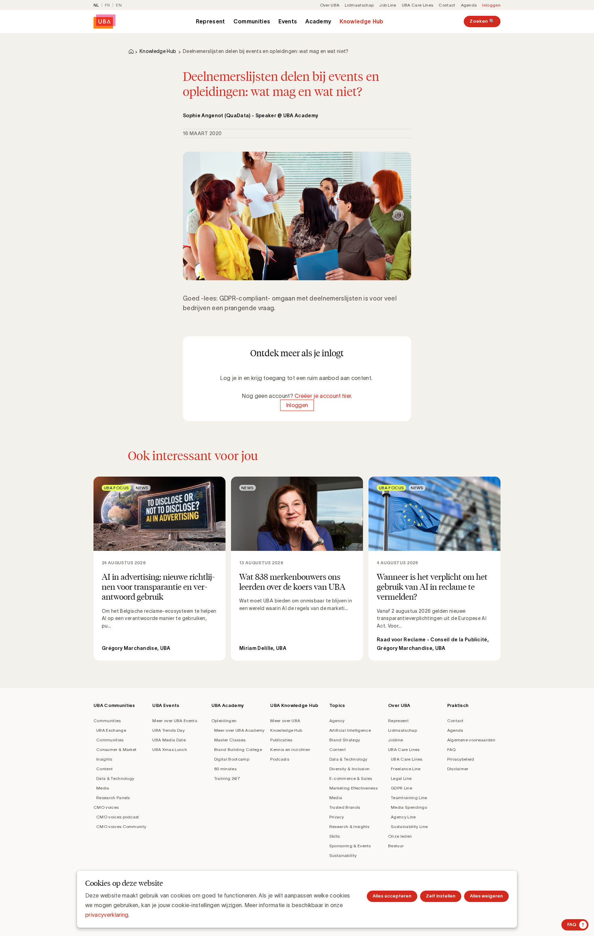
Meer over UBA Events (174, 720)
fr (107, 5)
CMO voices (106, 807)
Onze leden (400, 836)
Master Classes (229, 740)
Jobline (395, 740)
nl (96, 5)
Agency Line (403, 817)
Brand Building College (238, 749)
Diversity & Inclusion (349, 768)
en (119, 5)
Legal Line (401, 778)
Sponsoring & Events (350, 846)
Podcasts (279, 759)
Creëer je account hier (323, 396)
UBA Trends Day (168, 730)
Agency (337, 720)
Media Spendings (409, 807)
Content (104, 768)
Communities (252, 21)
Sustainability (342, 855)
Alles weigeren (486, 896)
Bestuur (396, 846)
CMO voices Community (121, 826)
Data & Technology (115, 778)
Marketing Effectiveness (353, 788)
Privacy (336, 817)
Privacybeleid (460, 759)
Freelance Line (405, 768)
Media (102, 788)
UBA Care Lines (417, 5)
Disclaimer (458, 768)
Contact (447, 5)
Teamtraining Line (409, 797)
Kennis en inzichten (290, 749)
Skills (334, 836)
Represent (210, 21)
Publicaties (281, 740)
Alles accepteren (392, 896)
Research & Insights (349, 826)
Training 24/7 (227, 778)
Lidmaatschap (359, 5)
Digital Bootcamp (231, 759)
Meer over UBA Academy (239, 730)
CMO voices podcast (117, 817)
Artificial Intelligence (350, 730)
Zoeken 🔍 (482, 21)
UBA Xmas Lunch (169, 749)
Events (287, 21)
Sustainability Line (409, 826)
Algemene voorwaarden (471, 740)
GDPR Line (401, 788)
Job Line (387, 5)
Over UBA (330, 5)
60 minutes (225, 768)
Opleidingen (224, 720)
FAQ (451, 749)
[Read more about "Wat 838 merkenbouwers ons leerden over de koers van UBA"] (297, 569)
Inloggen (491, 5)
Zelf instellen (440, 896)
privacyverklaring (106, 915)
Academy (318, 21)
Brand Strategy (344, 740)
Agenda (469, 5)
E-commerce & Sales (350, 778)
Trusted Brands (344, 807)
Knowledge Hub (361, 21)
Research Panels (113, 797)
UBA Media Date (168, 740)
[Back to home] (105, 21)
